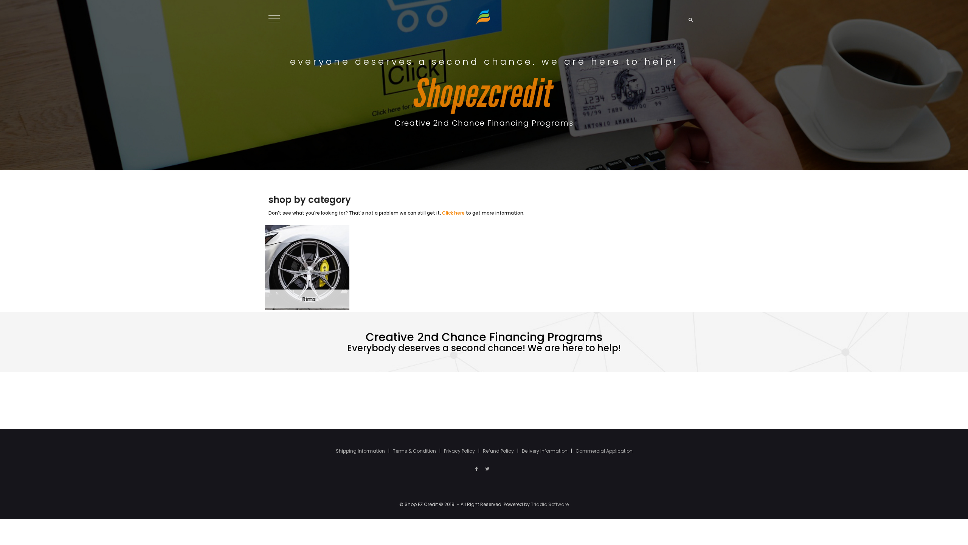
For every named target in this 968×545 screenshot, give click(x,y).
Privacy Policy (460, 451)
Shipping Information (361, 451)
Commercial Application (604, 451)
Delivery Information (545, 451)
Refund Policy (499, 451)
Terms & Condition (415, 451)
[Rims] (307, 267)
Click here (453, 213)
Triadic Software (550, 504)
